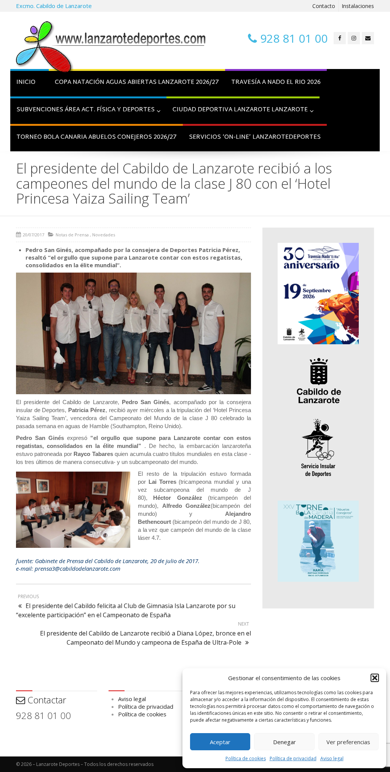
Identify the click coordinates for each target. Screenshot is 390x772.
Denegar (284, 742)
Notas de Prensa (72, 235)
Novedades (103, 235)
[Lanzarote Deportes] (111, 48)
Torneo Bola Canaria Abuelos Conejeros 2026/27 (96, 137)
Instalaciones (358, 6)
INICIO (25, 82)
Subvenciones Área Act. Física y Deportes (85, 110)
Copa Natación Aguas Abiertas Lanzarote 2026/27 (137, 82)
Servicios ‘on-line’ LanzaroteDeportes (255, 137)
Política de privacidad (293, 758)
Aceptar (220, 742)
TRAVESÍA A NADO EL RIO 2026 (276, 82)
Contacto (323, 6)
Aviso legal (332, 758)
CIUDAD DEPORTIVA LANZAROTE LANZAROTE (240, 110)
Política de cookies (245, 758)
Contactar (45, 699)
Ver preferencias (348, 742)
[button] (375, 678)
